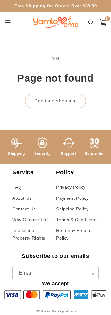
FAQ (17, 187)
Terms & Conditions (76, 219)
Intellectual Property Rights (28, 234)
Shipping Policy (72, 208)
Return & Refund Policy (74, 234)
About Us (22, 198)
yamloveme (69, 311)
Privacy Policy (70, 187)
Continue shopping (55, 100)
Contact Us (24, 208)
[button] (103, 22)
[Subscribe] (91, 273)
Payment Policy (72, 198)
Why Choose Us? (30, 219)
